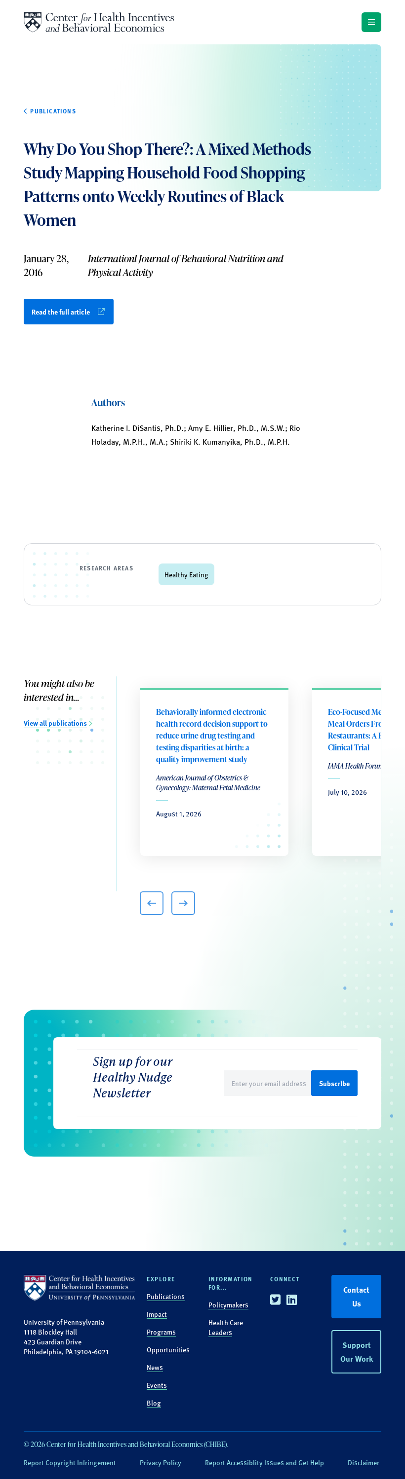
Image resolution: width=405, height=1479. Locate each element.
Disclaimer (363, 1462)
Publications (166, 1296)
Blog (154, 1403)
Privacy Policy (160, 1462)
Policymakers (228, 1304)
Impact (157, 1314)
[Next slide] (183, 903)
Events (157, 1385)
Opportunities (168, 1349)
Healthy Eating (186, 574)
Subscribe (334, 1083)
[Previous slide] (151, 903)
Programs (161, 1332)
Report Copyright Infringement (70, 1462)
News (155, 1367)
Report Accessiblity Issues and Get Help (264, 1462)
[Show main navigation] (371, 22)
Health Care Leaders (225, 1327)
